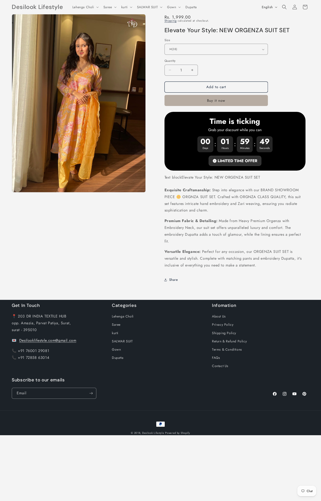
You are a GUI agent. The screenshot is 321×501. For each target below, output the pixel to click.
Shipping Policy (224, 332)
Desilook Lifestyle (153, 433)
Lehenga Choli (123, 316)
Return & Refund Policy (229, 341)
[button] (85, 7)
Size (167, 40)
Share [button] (173, 279)
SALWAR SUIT (122, 341)
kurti (115, 332)
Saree (116, 324)
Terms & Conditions (227, 349)
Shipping (170, 21)
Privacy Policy (222, 324)
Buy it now (216, 100)
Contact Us (220, 366)
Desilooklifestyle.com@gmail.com (47, 340)
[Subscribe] (91, 393)
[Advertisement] (141, 468)
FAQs (216, 357)
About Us (219, 316)
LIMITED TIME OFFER (237, 161)
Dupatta (117, 357)
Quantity (170, 61)
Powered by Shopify (177, 433)
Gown (116, 349)
